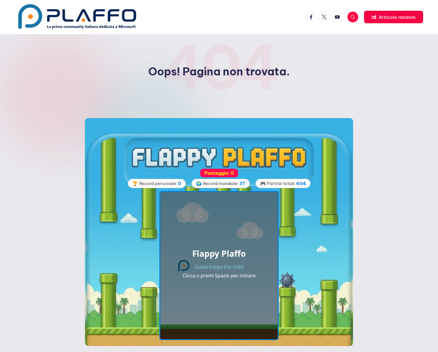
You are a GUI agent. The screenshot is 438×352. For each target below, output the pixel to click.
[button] (393, 17)
